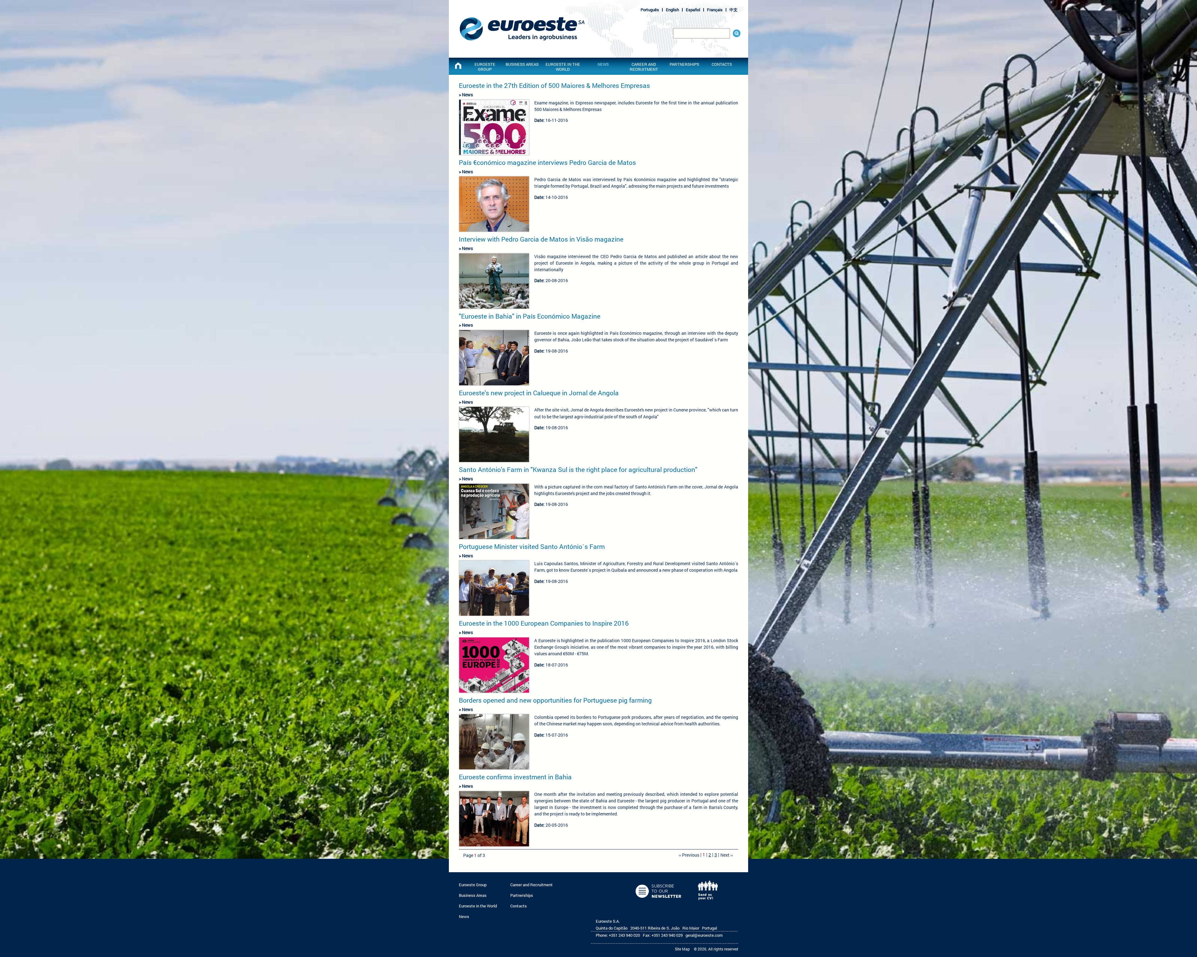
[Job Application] (709, 903)
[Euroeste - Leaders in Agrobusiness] (458, 65)
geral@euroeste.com (704, 935)
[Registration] (658, 903)
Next (724, 855)
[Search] (737, 33)
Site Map (682, 948)
